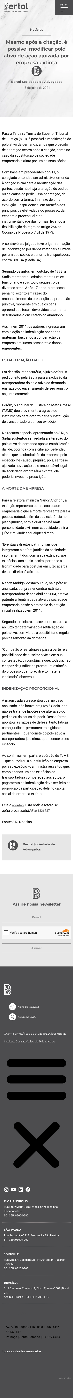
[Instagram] (6, 1189)
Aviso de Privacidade (41, 1041)
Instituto (10, 1041)
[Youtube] (13, 1189)
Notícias (60, 1033)
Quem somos (13, 1033)
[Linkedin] (20, 1189)
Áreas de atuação (34, 1033)
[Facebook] (28, 1189)
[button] (36, 1112)
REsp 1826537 (40, 811)
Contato (21, 1041)
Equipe (50, 1033)
